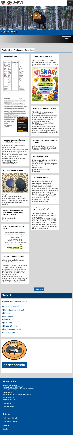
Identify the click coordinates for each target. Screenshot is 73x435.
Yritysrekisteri (9, 332)
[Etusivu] (8, 1)
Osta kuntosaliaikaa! (40, 177)
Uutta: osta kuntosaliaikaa (14, 302)
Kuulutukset (29, 50)
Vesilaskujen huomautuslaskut (44, 108)
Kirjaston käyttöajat (40, 156)
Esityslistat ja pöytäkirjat (14, 310)
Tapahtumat (18, 50)
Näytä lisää (39, 289)
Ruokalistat (8, 320)
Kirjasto (7, 313)
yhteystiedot (27, 394)
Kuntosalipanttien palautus (13, 170)
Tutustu (65, 38)
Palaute (5, 429)
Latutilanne (8, 323)
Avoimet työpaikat (11, 307)
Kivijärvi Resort (10, 326)
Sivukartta (6, 425)
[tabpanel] (36, 172)
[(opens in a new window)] (14, 349)
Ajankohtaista (7, 50)
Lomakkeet (8, 316)
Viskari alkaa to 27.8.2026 (42, 57)
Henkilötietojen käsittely (10, 418)
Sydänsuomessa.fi (12, 329)
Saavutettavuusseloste (10, 421)
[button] (70, 3)
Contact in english (8, 406)
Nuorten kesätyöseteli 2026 (13, 256)
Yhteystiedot (7, 403)
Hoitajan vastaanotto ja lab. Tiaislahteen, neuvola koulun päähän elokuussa (13, 212)
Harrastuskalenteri (10, 57)
